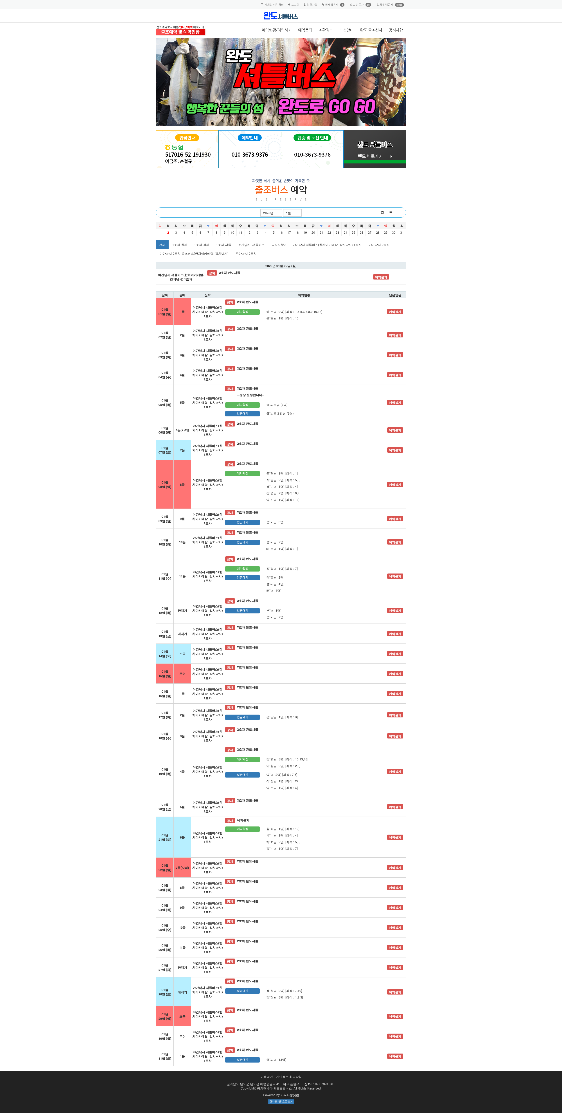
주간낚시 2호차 (246, 253)
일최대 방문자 (385, 4)
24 (345, 232)
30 (394, 232)
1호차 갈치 (201, 244)
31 (402, 232)
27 (369, 232)
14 (265, 232)
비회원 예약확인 (274, 4)
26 (361, 232)
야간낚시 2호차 (379, 244)
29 (385, 232)
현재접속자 (331, 4)
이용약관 (267, 1076)
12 (248, 232)
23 (337, 232)
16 (281, 232)
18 (297, 232)
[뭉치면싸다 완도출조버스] (281, 15)
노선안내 (346, 30)
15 (273, 232)
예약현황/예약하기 (277, 30)
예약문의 (305, 30)
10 (232, 232)
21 (321, 232)
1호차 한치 (179, 244)
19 (305, 232)
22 (329, 232)
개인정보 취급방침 (289, 1076)
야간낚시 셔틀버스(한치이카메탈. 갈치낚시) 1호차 (327, 244)
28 (378, 232)
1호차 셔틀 (223, 244)
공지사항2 (279, 244)
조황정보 (326, 30)
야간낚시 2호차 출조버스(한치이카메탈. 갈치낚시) (194, 253)
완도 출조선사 (371, 30)
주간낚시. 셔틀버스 (251, 244)
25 (353, 232)
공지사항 (396, 30)
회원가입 (312, 4)
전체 (162, 244)
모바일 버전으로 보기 (281, 1101)
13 (257, 232)
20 (313, 232)
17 (289, 232)
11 (240, 232)
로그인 (295, 4)
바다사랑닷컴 (290, 1095)
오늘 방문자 (357, 4)
